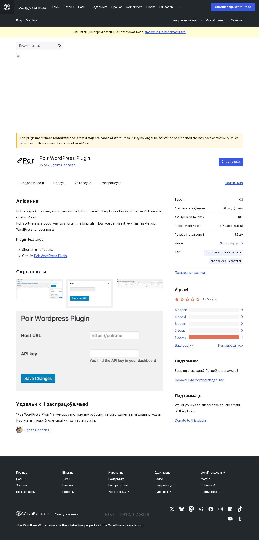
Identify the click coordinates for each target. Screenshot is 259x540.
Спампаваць (231, 161)
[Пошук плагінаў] (59, 46)
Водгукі (59, 183)
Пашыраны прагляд (190, 273)
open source (218, 260)
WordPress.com (213, 472)
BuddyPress (210, 491)
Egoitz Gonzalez (63, 165)
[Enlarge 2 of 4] (108, 284)
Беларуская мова (66, 514)
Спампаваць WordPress (233, 7)
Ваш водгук (184, 345)
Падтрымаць (165, 485)
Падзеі (159, 479)
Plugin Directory (27, 20)
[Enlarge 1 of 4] (58, 284)
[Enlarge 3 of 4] (158, 284)
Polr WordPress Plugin (50, 256)
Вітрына (67, 472)
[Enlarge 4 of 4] (158, 316)
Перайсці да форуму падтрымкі (199, 380)
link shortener (233, 252)
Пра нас (21, 472)
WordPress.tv (119, 491)
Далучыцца (163, 472)
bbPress (208, 485)
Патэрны (68, 491)
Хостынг (22, 485)
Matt (205, 479)
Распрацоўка (111, 183)
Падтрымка (234, 183)
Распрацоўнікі (118, 485)
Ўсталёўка (83, 183)
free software (213, 252)
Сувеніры (163, 491)
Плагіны (67, 485)
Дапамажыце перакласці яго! (165, 32)
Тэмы (66, 479)
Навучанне (116, 472)
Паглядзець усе (230, 345)
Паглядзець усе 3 (231, 243)
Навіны (21, 479)
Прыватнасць (25, 491)
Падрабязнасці (32, 183)
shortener (235, 260)
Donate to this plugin (190, 420)
